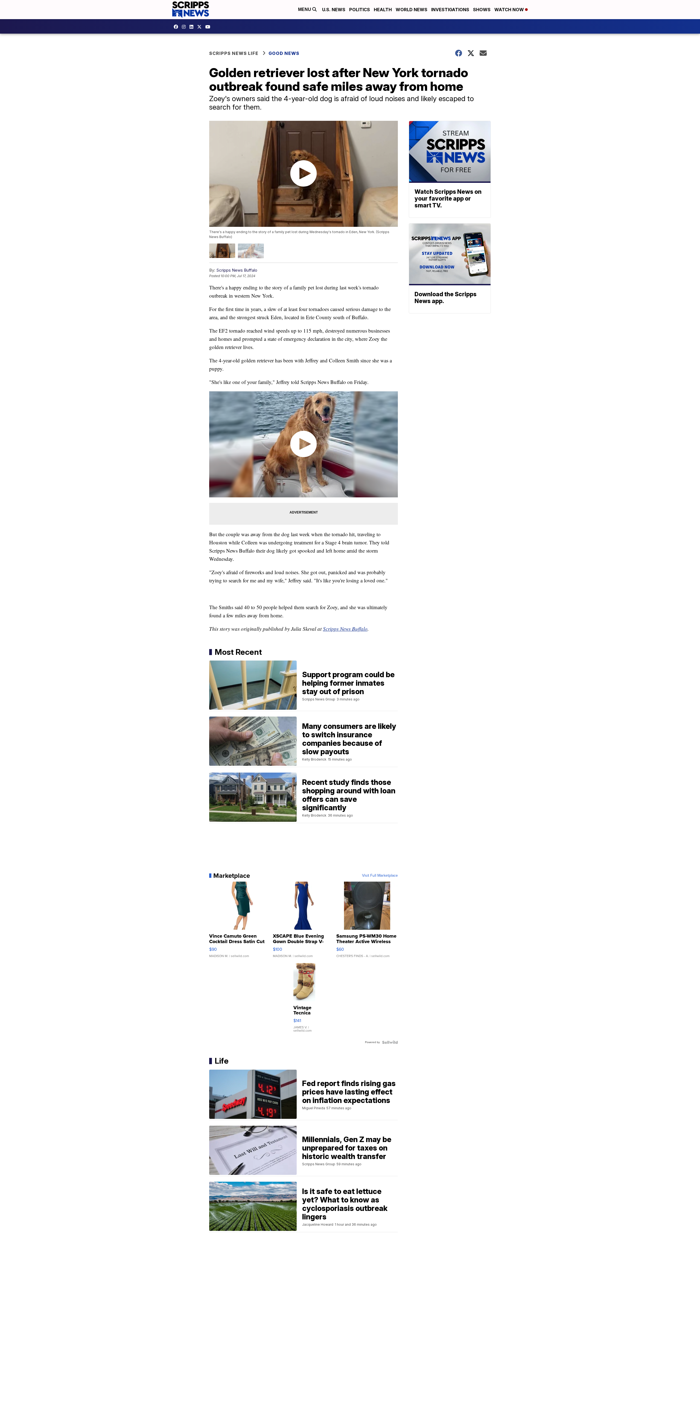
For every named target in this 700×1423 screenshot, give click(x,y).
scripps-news (192, 27)
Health (383, 9)
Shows (482, 9)
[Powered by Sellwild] (390, 1042)
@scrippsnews (209, 27)
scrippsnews (177, 27)
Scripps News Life (233, 53)
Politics (359, 9)
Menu (305, 9)
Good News (284, 53)
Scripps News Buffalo (236, 270)
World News (411, 9)
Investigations (450, 9)
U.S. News (333, 9)
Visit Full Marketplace (380, 876)
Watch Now (509, 9)
